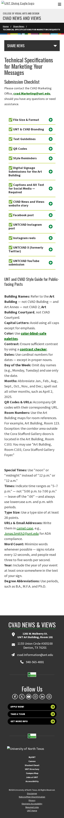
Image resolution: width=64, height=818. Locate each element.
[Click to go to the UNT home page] (17, 4)
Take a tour (17, 714)
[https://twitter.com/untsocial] (21, 696)
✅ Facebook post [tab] (21, 215)
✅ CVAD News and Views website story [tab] (26, 203)
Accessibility (32, 781)
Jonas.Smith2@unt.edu (21, 533)
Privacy (32, 800)
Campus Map (32, 773)
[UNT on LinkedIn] (42, 696)
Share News (18, 26)
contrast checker (33, 349)
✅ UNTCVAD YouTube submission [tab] (24, 263)
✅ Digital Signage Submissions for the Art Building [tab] (25, 171)
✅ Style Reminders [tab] (23, 158)
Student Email (32, 765)
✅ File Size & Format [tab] (24, 120)
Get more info (19, 721)
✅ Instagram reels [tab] (22, 238)
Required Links (32, 807)
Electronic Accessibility (32, 803)
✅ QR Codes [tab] (18, 149)
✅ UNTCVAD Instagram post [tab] (25, 226)
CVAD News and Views (22, 18)
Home (6, 26)
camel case (25, 528)
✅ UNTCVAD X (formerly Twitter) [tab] (26, 249)
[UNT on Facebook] (15, 696)
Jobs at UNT (32, 777)
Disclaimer (32, 793)
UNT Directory (32, 769)
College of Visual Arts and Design (21, 13)
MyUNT (32, 757)
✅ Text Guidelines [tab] (22, 139)
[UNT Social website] (49, 696)
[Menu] (59, 4)
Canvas (32, 761)
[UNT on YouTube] (28, 696)
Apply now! (17, 706)
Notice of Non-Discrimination (32, 796)
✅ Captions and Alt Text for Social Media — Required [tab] (26, 188)
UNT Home (32, 810)
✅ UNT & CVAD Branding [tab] (26, 129)
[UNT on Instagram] (35, 696)
